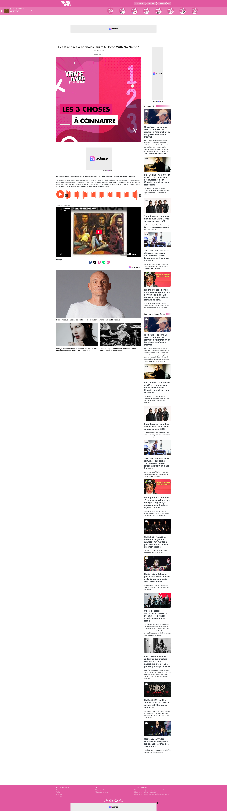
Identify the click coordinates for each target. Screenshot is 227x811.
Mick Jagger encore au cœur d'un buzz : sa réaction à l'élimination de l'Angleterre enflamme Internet (157, 132)
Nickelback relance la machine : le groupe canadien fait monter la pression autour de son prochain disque (156, 542)
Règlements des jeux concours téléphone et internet (151, 794)
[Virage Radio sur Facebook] (106, 801)
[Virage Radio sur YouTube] (116, 801)
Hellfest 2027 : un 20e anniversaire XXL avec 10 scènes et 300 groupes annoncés (156, 704)
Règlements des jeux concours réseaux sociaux (150, 790)
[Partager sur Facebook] (90, 263)
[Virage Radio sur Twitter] (111, 801)
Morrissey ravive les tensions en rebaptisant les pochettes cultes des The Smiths (156, 743)
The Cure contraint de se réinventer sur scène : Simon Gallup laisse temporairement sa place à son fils (156, 255)
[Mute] (32, 11)
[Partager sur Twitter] (94, 263)
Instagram (59, 794)
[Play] (2, 11)
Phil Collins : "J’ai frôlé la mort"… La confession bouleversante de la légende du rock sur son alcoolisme (157, 180)
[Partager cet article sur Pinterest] (99, 263)
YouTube (59, 796)
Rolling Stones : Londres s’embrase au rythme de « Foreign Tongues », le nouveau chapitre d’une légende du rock (157, 295)
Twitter (58, 792)
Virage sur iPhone (101, 790)
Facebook (59, 790)
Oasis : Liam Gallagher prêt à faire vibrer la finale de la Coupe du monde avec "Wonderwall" (157, 578)
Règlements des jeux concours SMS (146, 792)
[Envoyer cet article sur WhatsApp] (103, 263)
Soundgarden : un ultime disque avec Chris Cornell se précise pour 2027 (157, 218)
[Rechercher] (169, 3)
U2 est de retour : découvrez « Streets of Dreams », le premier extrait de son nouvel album (155, 616)
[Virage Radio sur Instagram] (121, 801)
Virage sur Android (101, 792)
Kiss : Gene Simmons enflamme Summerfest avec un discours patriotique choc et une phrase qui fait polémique (157, 661)
